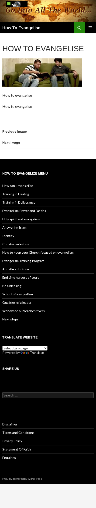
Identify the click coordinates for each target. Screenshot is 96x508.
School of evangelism (17, 294)
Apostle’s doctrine (15, 269)
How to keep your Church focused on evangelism (38, 252)
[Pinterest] (7, 379)
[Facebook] (4, 379)
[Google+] (10, 379)
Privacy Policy (12, 441)
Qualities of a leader (16, 302)
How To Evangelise (21, 28)
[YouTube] (20, 379)
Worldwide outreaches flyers (23, 311)
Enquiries (9, 458)
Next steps (10, 319)
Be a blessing (11, 286)
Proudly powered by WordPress (22, 478)
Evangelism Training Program (23, 261)
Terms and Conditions (18, 433)
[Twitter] (17, 379)
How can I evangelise (17, 186)
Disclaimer (9, 424)
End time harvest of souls (20, 277)
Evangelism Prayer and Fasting (24, 211)
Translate (37, 353)
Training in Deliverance (18, 202)
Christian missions (15, 244)
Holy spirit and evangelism (21, 219)
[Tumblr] (23, 379)
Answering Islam (14, 227)
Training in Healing (15, 194)
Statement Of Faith (16, 449)
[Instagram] (13, 379)
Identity (8, 236)
